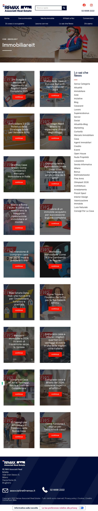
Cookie (81, 498)
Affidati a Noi (68, 18)
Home (6, 18)
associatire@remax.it (22, 491)
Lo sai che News (66, 24)
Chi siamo (88, 24)
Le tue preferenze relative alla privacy (59, 508)
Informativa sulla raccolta (26, 508)
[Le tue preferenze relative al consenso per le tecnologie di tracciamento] (2, 383)
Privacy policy (70, 498)
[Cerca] (64, 8)
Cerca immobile (25, 18)
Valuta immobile (47, 18)
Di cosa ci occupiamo (14, 24)
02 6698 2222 (88, 11)
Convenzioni (88, 18)
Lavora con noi (41, 24)
